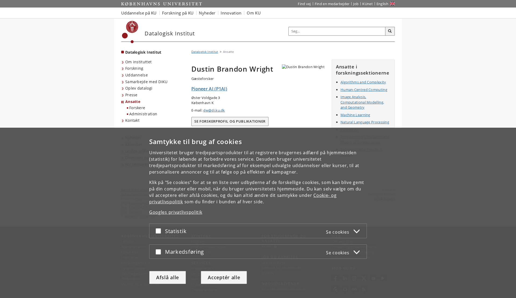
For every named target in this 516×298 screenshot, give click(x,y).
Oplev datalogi (138, 88)
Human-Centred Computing (364, 89)
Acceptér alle (224, 277)
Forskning (134, 68)
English (382, 3)
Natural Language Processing (365, 122)
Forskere (137, 107)
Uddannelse (136, 75)
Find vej (304, 3)
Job (356, 3)
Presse (131, 94)
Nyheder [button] (207, 13)
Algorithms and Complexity (363, 82)
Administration (143, 113)
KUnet (367, 3)
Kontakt (132, 120)
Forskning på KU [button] (178, 13)
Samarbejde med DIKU (146, 81)
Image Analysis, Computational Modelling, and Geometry (362, 102)
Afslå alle (167, 277)
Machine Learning (355, 114)
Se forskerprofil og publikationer (230, 121)
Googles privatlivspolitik (175, 212)
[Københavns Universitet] (130, 32)
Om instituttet (138, 61)
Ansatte (132, 101)
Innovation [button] (231, 13)
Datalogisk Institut (143, 52)
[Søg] (390, 31)
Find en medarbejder (332, 3)
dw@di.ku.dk (214, 110)
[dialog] (258, 213)
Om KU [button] (254, 13)
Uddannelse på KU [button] (139, 13)
